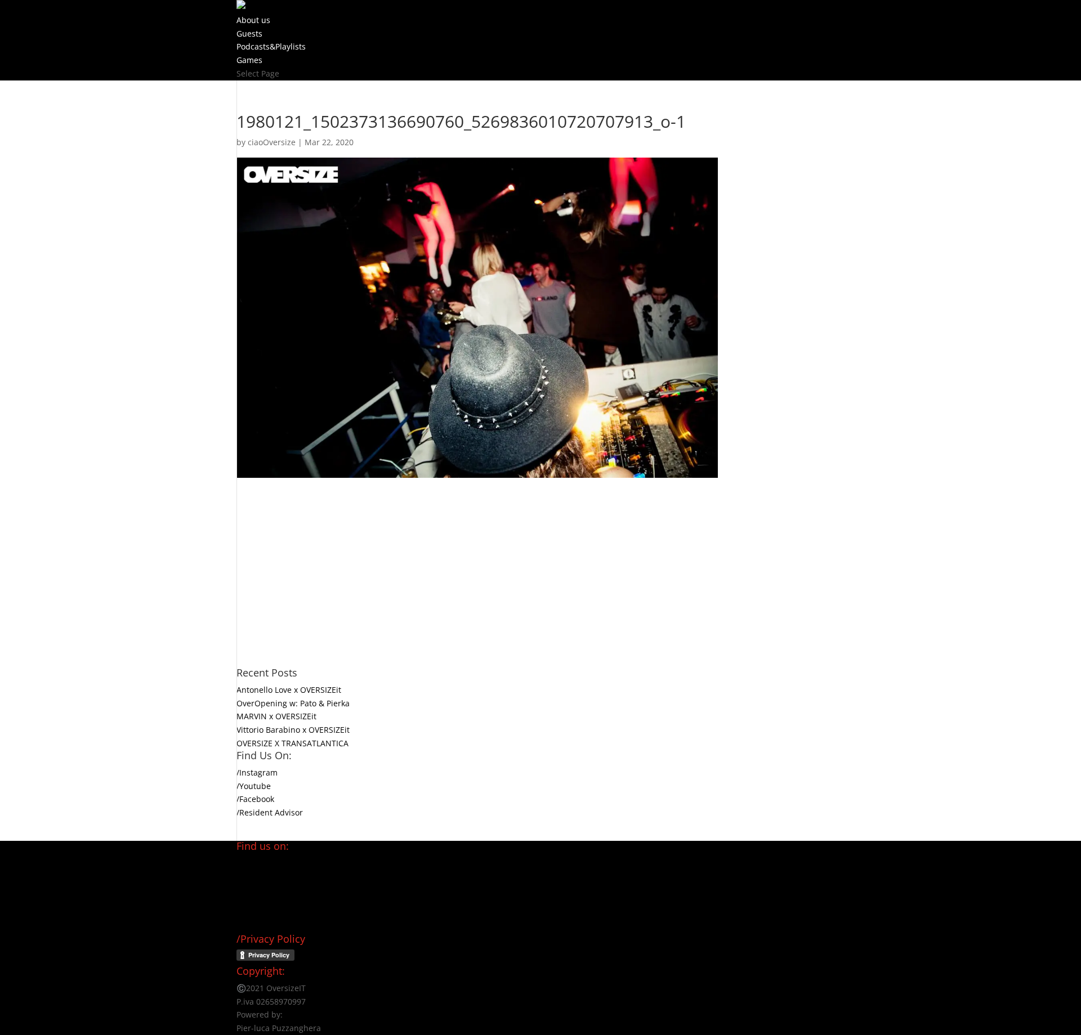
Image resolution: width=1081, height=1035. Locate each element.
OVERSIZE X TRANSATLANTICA (292, 743)
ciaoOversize (272, 142)
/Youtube (253, 786)
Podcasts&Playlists (271, 46)
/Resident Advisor (269, 812)
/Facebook (255, 799)
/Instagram (257, 772)
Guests (249, 33)
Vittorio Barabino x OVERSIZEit (293, 729)
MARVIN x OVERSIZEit (276, 716)
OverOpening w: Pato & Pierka (293, 703)
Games (249, 60)
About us (253, 20)
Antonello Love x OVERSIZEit (288, 689)
